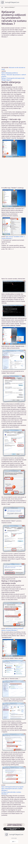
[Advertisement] (14, 52)
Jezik (13, 841)
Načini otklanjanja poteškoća (9, 73)
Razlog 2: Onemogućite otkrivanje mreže (12, 78)
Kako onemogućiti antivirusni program (12, 787)
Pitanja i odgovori (6, 80)
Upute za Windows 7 (10, 7)
